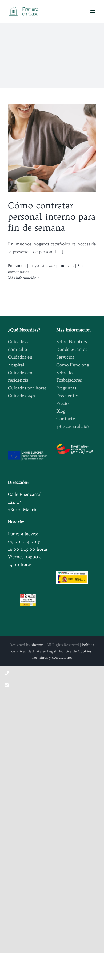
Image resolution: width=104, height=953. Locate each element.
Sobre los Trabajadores (69, 376)
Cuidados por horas (27, 387)
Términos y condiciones (52, 657)
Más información (22, 278)
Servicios (65, 357)
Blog (60, 411)
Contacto (65, 418)
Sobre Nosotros (71, 341)
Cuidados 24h (21, 395)
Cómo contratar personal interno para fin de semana (51, 216)
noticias (67, 265)
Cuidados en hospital (20, 360)
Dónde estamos (71, 349)
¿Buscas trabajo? (72, 426)
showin (37, 645)
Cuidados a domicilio (19, 345)
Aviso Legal (46, 651)
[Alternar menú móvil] (93, 12)
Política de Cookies (75, 651)
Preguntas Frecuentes (67, 391)
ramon (20, 265)
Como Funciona (72, 364)
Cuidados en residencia (20, 376)
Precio (62, 403)
